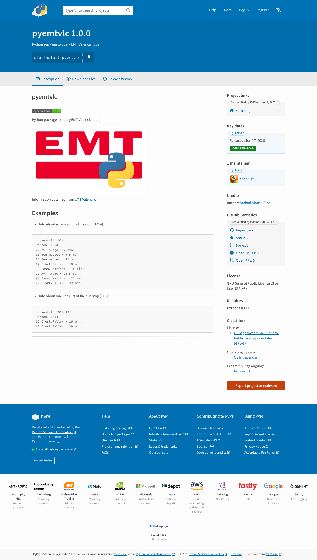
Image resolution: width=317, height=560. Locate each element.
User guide (109, 440)
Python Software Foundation (52, 432)
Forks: (241, 245)
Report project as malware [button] (256, 385)
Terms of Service (256, 428)
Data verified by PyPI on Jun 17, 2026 (253, 102)
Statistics (155, 440)
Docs (228, 10)
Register (262, 10)
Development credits (211, 452)
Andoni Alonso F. (253, 202)
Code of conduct (256, 440)
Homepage (243, 110)
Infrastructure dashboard (166, 434)
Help (212, 10)
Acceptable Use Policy (259, 452)
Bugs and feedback (210, 428)
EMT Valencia (85, 199)
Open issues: (247, 253)
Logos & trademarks (163, 446)
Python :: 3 (242, 371)
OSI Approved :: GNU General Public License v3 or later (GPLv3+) (256, 338)
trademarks (120, 554)
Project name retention (118, 446)
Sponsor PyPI (206, 446)
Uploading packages (116, 434)
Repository (244, 230)
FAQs (105, 452)
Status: (54, 449)
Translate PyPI (207, 440)
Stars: (241, 237)
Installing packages (115, 428)
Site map (236, 554)
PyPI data (236, 133)
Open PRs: (245, 260)
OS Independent (246, 357)
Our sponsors (158, 452)
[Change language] (279, 10)
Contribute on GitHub (212, 434)
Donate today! (43, 460)
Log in (244, 10)
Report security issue (259, 434)
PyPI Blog (155, 428)
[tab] (47, 79)
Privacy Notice (254, 446)
